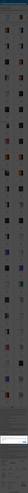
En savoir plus (2, 440)
